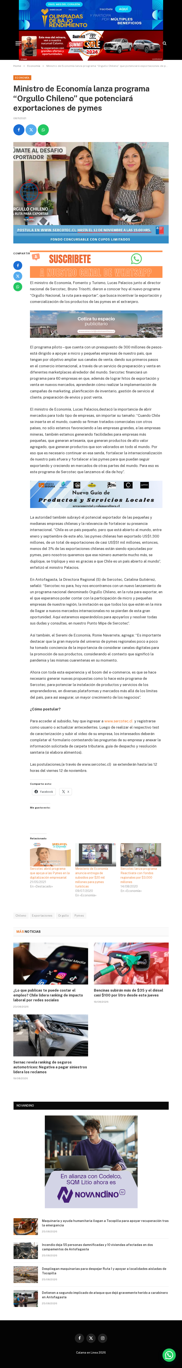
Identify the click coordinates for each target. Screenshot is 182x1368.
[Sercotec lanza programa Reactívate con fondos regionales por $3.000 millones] (141, 854)
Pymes (79, 915)
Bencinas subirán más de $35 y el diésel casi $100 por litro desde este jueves (128, 992)
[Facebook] (17, 265)
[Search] (164, 43)
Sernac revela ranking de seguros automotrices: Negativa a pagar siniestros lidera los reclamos (50, 1067)
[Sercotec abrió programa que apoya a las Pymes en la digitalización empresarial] (50, 854)
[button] (169, 1355)
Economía (22, 77)
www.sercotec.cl (118, 721)
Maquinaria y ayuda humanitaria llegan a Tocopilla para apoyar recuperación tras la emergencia (105, 1223)
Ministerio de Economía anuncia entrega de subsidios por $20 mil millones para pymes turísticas (91, 877)
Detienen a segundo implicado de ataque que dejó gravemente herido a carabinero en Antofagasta (105, 1295)
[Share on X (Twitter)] (31, 129)
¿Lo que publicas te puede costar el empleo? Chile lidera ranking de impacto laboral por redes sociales (48, 995)
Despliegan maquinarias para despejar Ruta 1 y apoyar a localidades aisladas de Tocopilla (104, 1271)
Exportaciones (42, 915)
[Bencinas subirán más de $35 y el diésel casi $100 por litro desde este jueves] (131, 964)
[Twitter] (17, 276)
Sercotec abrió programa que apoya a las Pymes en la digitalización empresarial (50, 873)
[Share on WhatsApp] (43, 129)
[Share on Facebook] (18, 129)
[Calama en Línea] (91, 43)
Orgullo (63, 915)
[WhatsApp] (17, 286)
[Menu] (18, 43)
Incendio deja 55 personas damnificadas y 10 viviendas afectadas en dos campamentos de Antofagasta (97, 1247)
